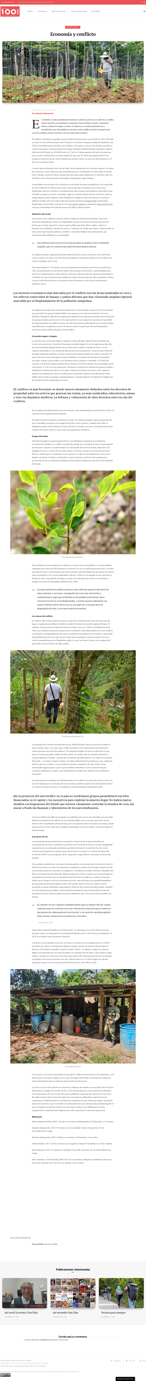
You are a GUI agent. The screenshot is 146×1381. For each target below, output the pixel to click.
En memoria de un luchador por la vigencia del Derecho (36, 2)
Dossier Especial (72, 27)
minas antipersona (104, 204)
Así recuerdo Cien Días (65, 1312)
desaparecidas (91, 201)
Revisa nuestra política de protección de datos (15, 1360)
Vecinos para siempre (113, 1312)
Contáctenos (42, 1366)
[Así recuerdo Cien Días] (73, 1293)
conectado (44, 1340)
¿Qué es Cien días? (58, 11)
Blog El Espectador (79, 11)
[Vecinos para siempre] (121, 1293)
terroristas (73, 204)
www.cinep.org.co (6, 1366)
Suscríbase (95, 11)
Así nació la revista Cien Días (21, 1312)
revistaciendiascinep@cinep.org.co (25, 1366)
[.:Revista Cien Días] (10, 11)
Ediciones (41, 11)
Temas (29, 11)
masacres (83, 204)
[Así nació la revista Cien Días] (24, 1293)
